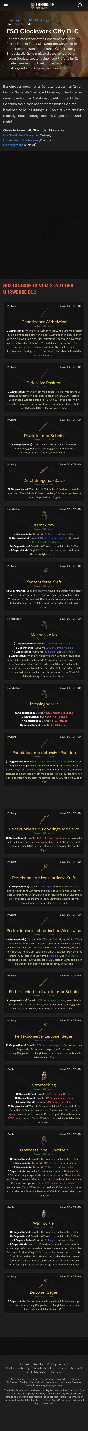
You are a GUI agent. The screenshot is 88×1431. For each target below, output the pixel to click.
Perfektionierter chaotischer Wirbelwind (44, 930)
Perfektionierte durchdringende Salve (44, 829)
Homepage (14, 20)
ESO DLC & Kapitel (40, 20)
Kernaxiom (44, 525)
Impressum (59, 1368)
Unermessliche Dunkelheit (44, 1150)
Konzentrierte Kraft (44, 582)
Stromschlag (44, 1085)
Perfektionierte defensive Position (44, 752)
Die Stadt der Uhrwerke (20, 135)
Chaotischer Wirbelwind (44, 321)
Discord (24, 1364)
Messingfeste (13, 145)
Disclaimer (56, 1372)
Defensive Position (44, 382)
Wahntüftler (44, 1223)
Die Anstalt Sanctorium (20, 140)
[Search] (81, 5)
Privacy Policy (56, 1364)
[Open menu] (5, 5)
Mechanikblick (44, 634)
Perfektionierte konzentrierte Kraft (44, 877)
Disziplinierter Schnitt (44, 435)
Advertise (39, 1372)
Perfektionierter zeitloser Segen (44, 1036)
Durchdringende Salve (44, 480)
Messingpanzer (44, 703)
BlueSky (38, 1364)
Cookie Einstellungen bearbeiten (27, 1368)
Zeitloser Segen (44, 1292)
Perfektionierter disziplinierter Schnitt (44, 991)
